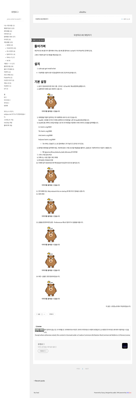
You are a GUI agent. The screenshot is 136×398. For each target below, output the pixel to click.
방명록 (6, 106)
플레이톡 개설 (8, 125)
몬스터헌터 (10, 51)
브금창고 (7, 86)
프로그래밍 (8, 75)
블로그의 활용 (9, 69)
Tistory (103, 393)
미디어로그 (7, 100)
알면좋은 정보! (9, 37)
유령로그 (15, 11)
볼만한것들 (8, 66)
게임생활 (8, 42)
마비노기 (10, 57)
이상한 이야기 (9, 80)
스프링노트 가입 (8, 120)
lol (8, 60)
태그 (5, 97)
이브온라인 (11, 48)
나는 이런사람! (9, 25)
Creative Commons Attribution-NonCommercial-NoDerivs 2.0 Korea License (104, 335)
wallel (114, 393)
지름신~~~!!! (9, 63)
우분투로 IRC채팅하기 (41, 19)
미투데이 (7, 34)
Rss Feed (36, 393)
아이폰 (7, 39)
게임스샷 (7, 83)
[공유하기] (42, 314)
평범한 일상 (9, 28)
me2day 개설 (8, 122)
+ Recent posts (39, 380)
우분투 (7, 72)
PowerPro (8, 77)
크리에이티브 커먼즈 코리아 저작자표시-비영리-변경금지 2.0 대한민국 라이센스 (89, 330)
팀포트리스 (10, 54)
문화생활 (8, 31)
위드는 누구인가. (9, 111)
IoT (6, 89)
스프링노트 (114, 306)
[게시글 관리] (44, 314)
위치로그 (6, 103)
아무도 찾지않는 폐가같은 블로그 (47, 347)
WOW (9, 45)
